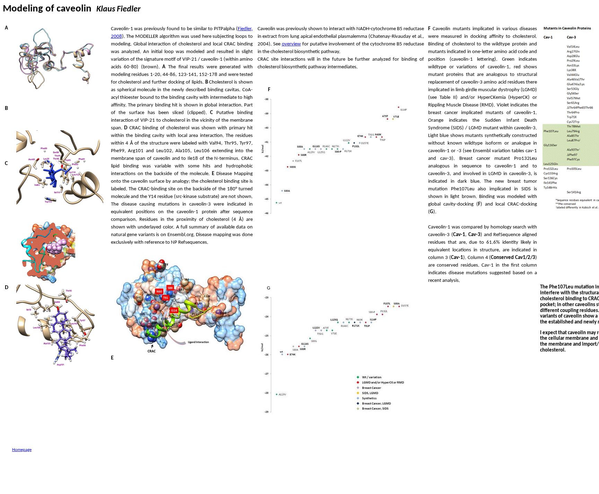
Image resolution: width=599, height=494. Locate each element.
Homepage (22, 450)
